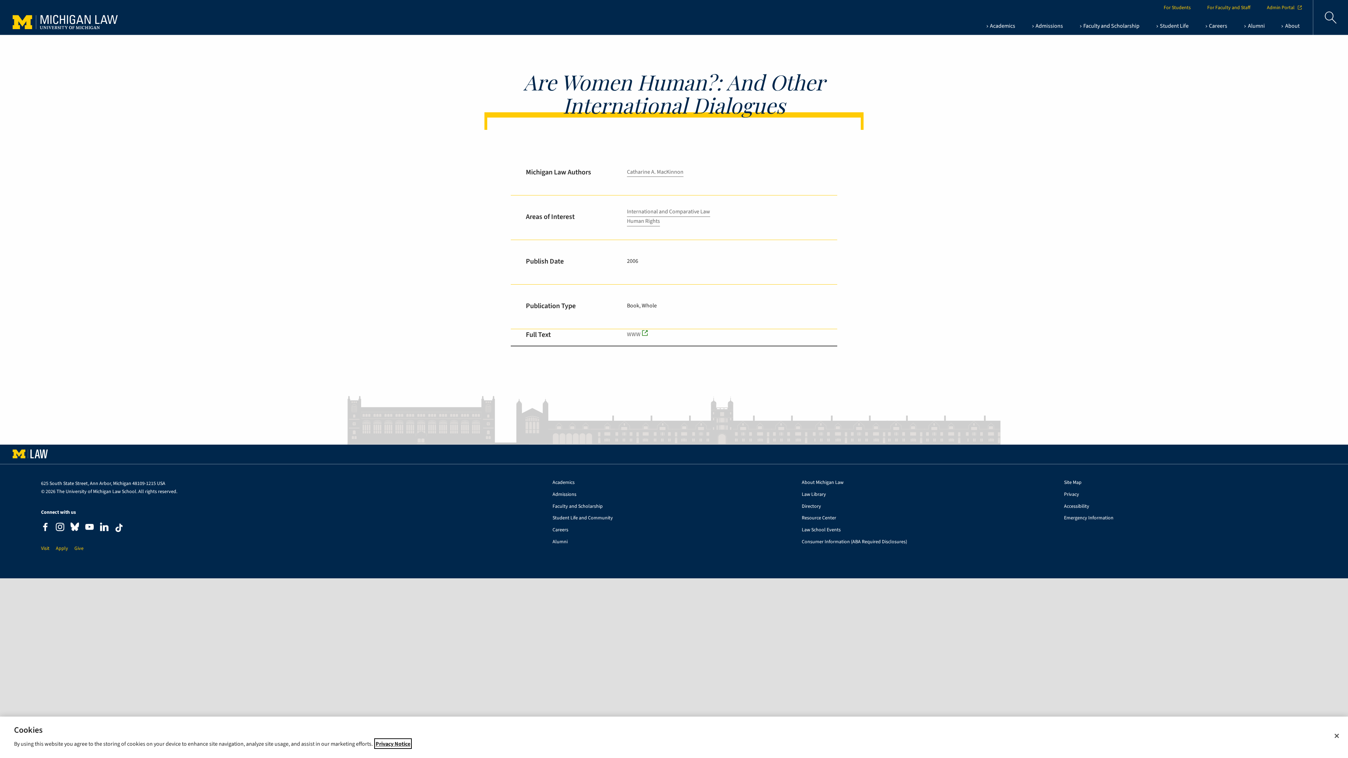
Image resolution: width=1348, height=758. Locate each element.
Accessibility (1076, 506)
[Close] (1336, 736)
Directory (811, 506)
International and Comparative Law (668, 211)
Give (79, 548)
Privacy (1071, 494)
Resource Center (819, 518)
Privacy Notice (393, 743)
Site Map (1073, 482)
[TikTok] (119, 528)
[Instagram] (60, 528)
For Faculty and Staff (1228, 7)
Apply (62, 548)
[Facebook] (45, 528)
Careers (560, 530)
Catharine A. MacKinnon (655, 172)
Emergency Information (1089, 518)
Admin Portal (1281, 7)
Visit (45, 548)
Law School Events (821, 530)
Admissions (564, 494)
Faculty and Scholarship (578, 506)
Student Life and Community (583, 518)
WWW (634, 334)
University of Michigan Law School (67, 17)
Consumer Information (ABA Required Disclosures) (854, 542)
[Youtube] (89, 528)
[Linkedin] (104, 528)
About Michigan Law (823, 482)
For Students (1177, 7)
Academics (564, 482)
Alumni (560, 542)
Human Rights (643, 221)
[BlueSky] (75, 528)
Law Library (814, 494)
